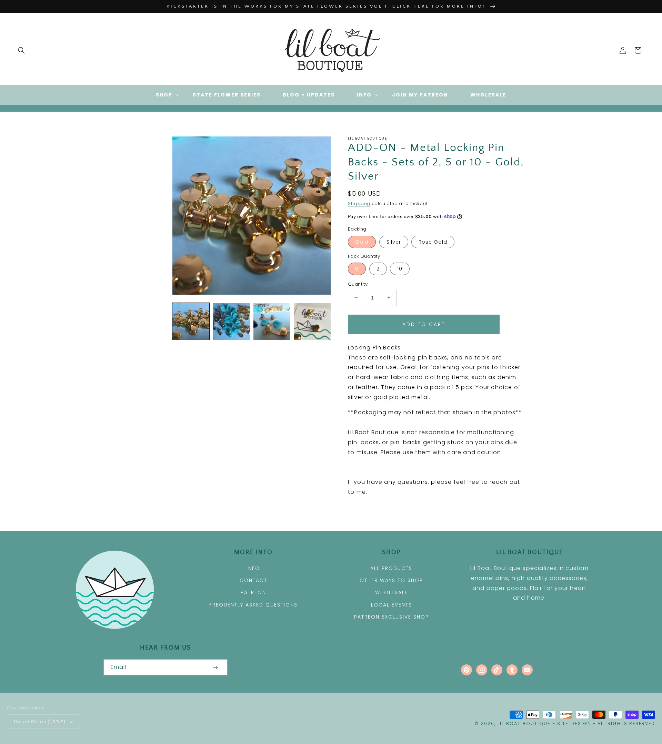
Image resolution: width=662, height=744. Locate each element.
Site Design (574, 723)
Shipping (359, 203)
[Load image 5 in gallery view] (312, 321)
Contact (253, 580)
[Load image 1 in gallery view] (190, 321)
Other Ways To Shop (391, 580)
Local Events (391, 604)
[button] (21, 50)
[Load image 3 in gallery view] (231, 321)
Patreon (253, 592)
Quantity (358, 284)
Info (253, 568)
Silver (394, 241)
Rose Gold (433, 241)
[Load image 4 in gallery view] (271, 321)
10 (399, 268)
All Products (391, 568)
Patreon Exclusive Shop (391, 616)
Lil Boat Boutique (524, 723)
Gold (362, 241)
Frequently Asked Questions (253, 604)
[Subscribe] (215, 667)
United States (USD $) (39, 721)
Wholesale (391, 592)
